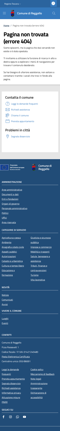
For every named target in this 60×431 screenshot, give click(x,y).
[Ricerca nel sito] (54, 13)
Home (6, 25)
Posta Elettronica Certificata (16, 356)
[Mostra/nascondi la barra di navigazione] (4, 13)
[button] (12, 4)
